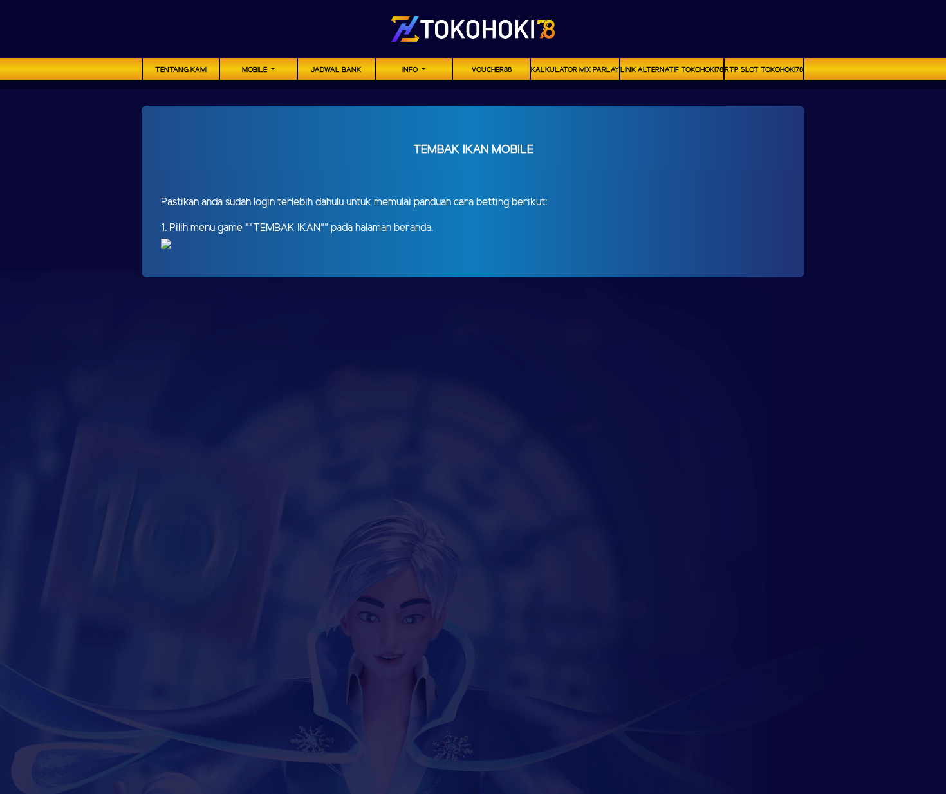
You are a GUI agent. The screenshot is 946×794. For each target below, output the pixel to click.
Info (411, 70)
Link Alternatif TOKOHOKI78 (671, 70)
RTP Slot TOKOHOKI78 (764, 70)
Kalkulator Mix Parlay (575, 70)
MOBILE (255, 70)
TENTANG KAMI (181, 70)
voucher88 (492, 70)
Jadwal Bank (336, 70)
